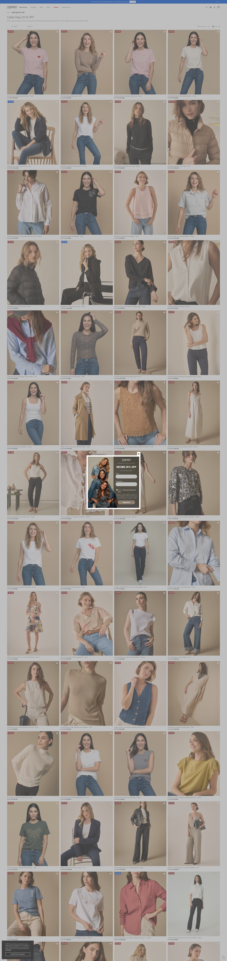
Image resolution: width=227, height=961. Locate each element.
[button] (138, 453)
